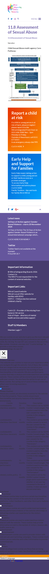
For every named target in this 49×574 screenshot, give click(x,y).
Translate (19, 561)
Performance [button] (5, 503)
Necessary (6, 389)
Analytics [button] (4, 515)
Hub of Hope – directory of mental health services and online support (22, 316)
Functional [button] (4, 491)
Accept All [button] (18, 349)
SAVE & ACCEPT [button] (7, 553)
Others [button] (3, 544)
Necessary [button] (4, 386)
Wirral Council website (17, 291)
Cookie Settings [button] (6, 349)
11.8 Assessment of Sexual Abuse (22, 38)
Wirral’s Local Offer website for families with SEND (21, 295)
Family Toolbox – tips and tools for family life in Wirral (24, 191)
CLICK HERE (16, 188)
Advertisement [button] (6, 529)
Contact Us (12, 274)
